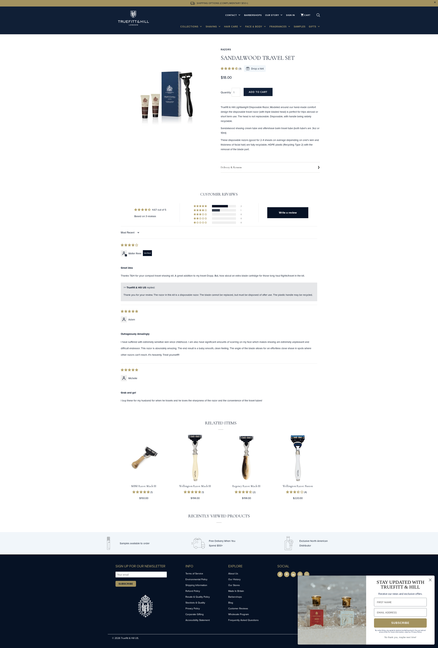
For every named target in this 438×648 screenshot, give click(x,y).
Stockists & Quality (195, 602)
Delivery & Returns (231, 167)
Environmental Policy (196, 579)
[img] (129, 245)
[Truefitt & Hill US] (133, 19)
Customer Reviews (238, 608)
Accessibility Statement (197, 620)
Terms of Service (194, 573)
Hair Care (231, 26)
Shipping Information (196, 585)
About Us (233, 573)
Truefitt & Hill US (129, 638)
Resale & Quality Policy (197, 597)
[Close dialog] (430, 580)
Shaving (212, 26)
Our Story (272, 15)
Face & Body (254, 26)
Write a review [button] (288, 213)
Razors (226, 49)
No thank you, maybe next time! (400, 637)
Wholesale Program (238, 614)
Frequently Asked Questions (243, 620)
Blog (230, 602)
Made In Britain (236, 591)
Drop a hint (257, 68)
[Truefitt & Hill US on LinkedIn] (293, 574)
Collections (189, 26)
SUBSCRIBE (400, 622)
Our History (234, 579)
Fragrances (278, 26)
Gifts (313, 26)
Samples (299, 26)
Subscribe (126, 583)
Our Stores (234, 585)
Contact (231, 15)
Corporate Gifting (194, 614)
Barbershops (253, 15)
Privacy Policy (192, 608)
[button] (230, 68)
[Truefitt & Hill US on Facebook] (280, 574)
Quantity (226, 92)
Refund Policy (192, 591)
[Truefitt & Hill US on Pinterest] (286, 574)
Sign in (290, 15)
